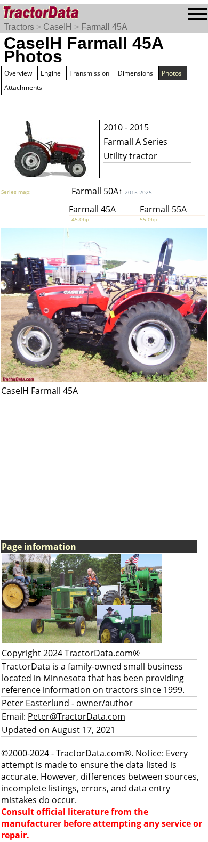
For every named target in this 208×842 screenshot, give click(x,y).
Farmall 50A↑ (111, 191)
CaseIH (57, 26)
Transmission (89, 73)
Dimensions (135, 73)
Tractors (19, 26)
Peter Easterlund (35, 703)
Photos (172, 73)
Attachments (23, 87)
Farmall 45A (104, 26)
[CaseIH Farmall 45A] (104, 379)
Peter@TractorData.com (76, 716)
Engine (51, 73)
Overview (18, 73)
